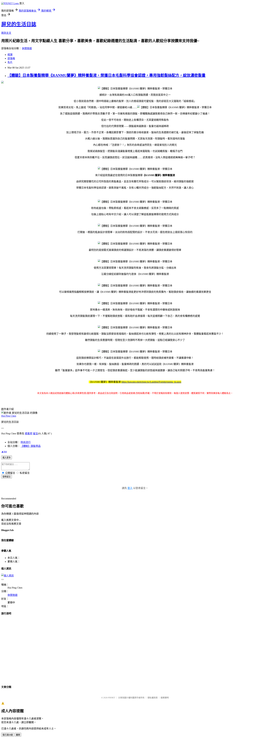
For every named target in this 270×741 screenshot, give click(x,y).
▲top (4, 451)
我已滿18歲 (7, 735)
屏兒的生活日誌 (18, 24)
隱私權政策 (153, 697)
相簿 (10, 54)
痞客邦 (28, 433)
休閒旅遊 (27, 48)
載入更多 (6, 457)
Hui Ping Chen (8, 416)
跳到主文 (6, 33)
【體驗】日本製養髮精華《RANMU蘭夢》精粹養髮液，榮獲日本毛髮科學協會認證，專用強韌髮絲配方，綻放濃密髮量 (106, 75)
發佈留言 (6, 476)
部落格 (11, 58)
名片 (10, 62)
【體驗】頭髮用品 (31, 446)
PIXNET (111, 697)
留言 (35, 433)
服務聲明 (165, 697)
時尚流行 (26, 442)
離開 (18, 735)
